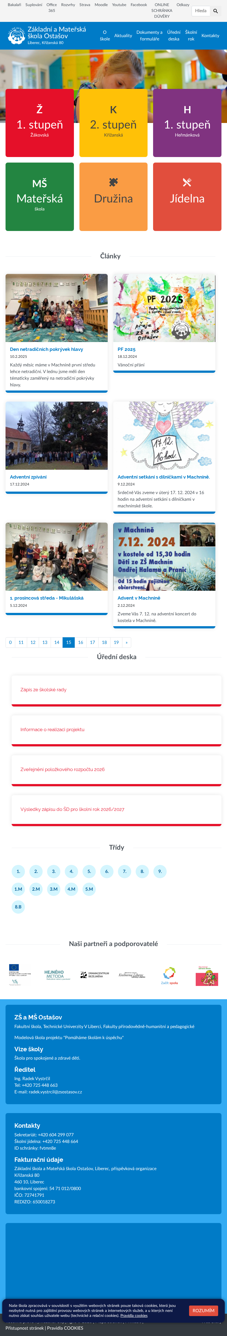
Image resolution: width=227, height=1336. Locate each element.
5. (89, 871)
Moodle (101, 5)
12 (32, 642)
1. (18, 871)
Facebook (139, 5)
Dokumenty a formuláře (149, 35)
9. (160, 871)
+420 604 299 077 (56, 1135)
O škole (105, 35)
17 (92, 642)
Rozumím (204, 1311)
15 (68, 642)
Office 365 (52, 8)
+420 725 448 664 (60, 1141)
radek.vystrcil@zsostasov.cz (55, 1092)
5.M (89, 889)
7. (125, 871)
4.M (71, 889)
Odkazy (183, 5)
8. (142, 871)
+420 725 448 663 (40, 1085)
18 (104, 642)
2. (36, 871)
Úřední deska (173, 35)
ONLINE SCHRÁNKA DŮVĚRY (161, 11)
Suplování (33, 5)
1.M (18, 889)
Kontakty (210, 36)
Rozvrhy (68, 5)
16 (80, 642)
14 (56, 642)
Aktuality (123, 36)
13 (44, 642)
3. (54, 871)
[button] (215, 11)
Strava (84, 5)
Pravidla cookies (134, 1316)
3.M (54, 889)
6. (107, 871)
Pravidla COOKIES (65, 1328)
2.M (36, 889)
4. (71, 871)
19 (116, 642)
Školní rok (191, 35)
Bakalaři (14, 5)
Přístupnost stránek (25, 1328)
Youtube (119, 5)
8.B (18, 907)
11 (21, 642)
